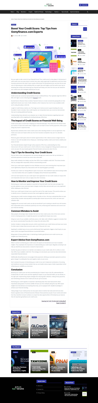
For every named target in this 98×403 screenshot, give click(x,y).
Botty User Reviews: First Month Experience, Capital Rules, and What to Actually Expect (20, 370)
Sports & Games (74, 12)
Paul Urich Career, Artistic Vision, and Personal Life (82, 108)
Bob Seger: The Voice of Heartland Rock (82, 127)
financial (35, 98)
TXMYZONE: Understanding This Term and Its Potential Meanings (82, 54)
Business (23, 12)
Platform (81, 40)
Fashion (56, 12)
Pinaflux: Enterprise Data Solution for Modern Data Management (58, 369)
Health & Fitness (38, 12)
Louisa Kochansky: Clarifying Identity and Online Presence (82, 81)
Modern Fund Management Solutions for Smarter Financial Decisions (57, 333)
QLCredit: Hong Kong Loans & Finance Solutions (39, 332)
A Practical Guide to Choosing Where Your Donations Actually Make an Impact (19, 333)
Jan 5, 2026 (55, 335)
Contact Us (40, 389)
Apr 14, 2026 (17, 335)
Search (74, 24)
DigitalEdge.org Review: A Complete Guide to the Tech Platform (82, 72)
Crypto (30, 12)
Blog (18, 12)
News (12, 12)
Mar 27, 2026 (37, 335)
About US (40, 385)
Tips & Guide (65, 12)
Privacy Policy (41, 393)
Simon (16, 35)
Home (12, 19)
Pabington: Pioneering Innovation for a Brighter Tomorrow (82, 90)
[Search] (85, 29)
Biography (81, 77)
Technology (48, 12)
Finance (15, 19)
